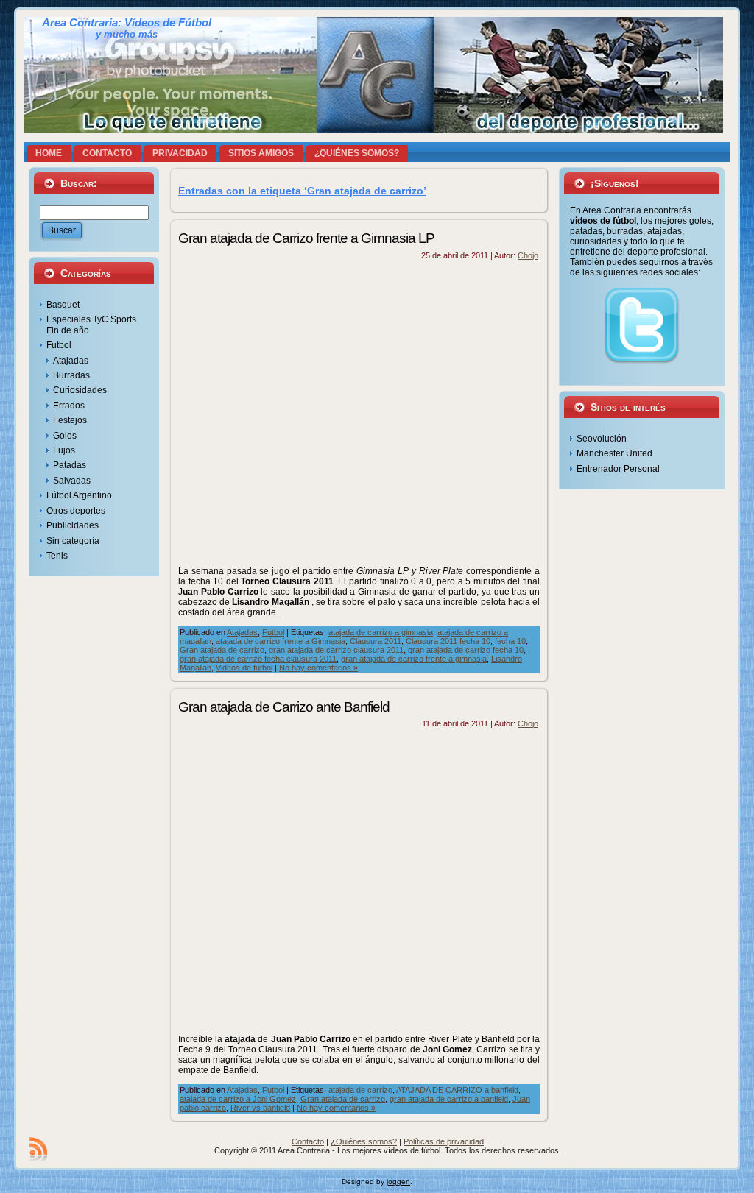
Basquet (63, 305)
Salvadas (72, 480)
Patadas (69, 465)
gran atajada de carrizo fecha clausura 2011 (258, 658)
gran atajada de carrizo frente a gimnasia (414, 658)
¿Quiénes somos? (364, 1141)
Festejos (70, 420)
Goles (65, 436)
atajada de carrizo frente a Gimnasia (280, 641)
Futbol (58, 345)
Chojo (528, 255)
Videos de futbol (244, 667)
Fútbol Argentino (79, 495)
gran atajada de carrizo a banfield (449, 1098)
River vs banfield (260, 1107)
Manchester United (614, 453)
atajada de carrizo (360, 1090)
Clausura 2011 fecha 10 (448, 641)
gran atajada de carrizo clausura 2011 (336, 649)
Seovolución (602, 438)
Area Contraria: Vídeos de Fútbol (126, 23)
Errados (69, 405)
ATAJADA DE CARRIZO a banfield (457, 1090)
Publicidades (72, 525)
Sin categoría (72, 541)
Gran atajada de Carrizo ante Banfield (284, 707)
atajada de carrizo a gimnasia (380, 632)
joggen (398, 1182)
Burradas (71, 375)
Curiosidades (80, 390)
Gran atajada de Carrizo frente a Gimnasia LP (306, 238)
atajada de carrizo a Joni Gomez (238, 1098)
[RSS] (38, 1149)
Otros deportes (75, 511)
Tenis (57, 556)
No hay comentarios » (318, 667)
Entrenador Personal (618, 469)
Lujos (64, 450)
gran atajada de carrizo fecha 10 (466, 649)
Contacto (308, 1141)
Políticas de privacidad (444, 1141)
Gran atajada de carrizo (222, 649)
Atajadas (70, 360)
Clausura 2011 (375, 641)
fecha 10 (510, 641)
